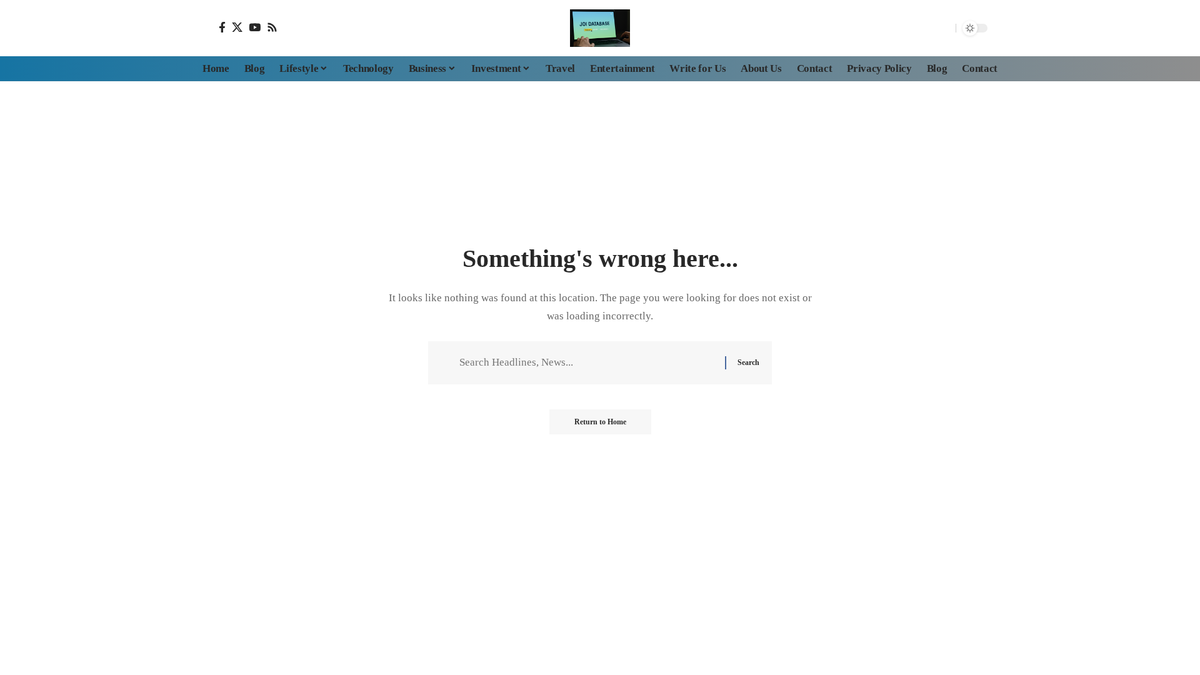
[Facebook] (222, 27)
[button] (943, 28)
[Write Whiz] (600, 28)
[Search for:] (587, 362)
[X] (237, 27)
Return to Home (600, 422)
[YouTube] (255, 27)
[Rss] (272, 27)
